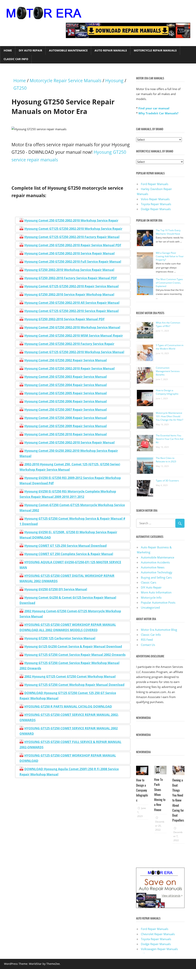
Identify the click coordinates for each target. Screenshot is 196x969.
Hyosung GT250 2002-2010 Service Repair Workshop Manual (69, 294)
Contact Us (148, 645)
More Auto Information (156, 592)
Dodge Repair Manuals (156, 209)
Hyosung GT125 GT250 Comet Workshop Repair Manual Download (74, 685)
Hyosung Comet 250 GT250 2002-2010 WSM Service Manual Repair (73, 335)
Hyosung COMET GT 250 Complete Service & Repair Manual (68, 554)
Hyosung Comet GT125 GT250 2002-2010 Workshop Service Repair (73, 229)
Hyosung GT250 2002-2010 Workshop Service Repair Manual (69, 270)
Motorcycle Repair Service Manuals (65, 81)
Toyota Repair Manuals (156, 204)
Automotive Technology (156, 572)
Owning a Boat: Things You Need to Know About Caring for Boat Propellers (178, 800)
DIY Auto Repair (30, 50)
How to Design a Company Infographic (167, 392)
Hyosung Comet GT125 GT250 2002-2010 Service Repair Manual (71, 311)
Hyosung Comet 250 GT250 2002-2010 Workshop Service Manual (72, 327)
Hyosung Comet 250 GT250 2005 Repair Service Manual (65, 393)
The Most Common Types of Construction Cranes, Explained (169, 283)
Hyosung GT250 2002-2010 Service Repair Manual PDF (64, 319)
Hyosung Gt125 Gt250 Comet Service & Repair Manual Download (73, 646)
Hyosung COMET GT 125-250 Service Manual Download (65, 546)
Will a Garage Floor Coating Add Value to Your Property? (170, 256)
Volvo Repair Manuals (155, 199)
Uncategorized (150, 607)
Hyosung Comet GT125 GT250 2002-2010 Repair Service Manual (71, 286)
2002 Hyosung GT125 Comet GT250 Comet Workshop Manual (70, 676)
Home (8, 50)
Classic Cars (148, 582)
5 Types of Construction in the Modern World (169, 347)
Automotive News (152, 567)
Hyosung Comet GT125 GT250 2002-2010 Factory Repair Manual (71, 237)
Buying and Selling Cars (156, 577)
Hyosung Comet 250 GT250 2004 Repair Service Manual (65, 385)
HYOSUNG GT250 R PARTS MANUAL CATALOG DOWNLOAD (68, 706)
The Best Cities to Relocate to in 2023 (166, 459)
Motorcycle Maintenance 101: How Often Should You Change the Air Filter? (169, 416)
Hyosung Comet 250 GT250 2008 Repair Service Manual (65, 418)
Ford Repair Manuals (154, 184)
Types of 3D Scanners (167, 480)
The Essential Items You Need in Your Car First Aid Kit (169, 439)
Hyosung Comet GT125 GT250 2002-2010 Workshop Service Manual (74, 352)
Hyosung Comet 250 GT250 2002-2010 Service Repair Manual (69, 253)
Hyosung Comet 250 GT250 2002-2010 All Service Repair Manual (71, 303)
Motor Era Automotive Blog (159, 630)
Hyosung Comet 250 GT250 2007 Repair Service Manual (65, 409)
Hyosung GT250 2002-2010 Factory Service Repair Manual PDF (70, 278)
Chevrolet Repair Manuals (158, 934)
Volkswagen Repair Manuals (159, 949)
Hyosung (114, 81)
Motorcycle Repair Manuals (155, 50)
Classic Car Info (16, 59)
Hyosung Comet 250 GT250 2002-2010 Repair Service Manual (69, 368)
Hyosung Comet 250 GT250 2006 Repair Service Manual (65, 401)
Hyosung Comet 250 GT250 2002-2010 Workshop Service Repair (71, 220)
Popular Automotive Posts (158, 602)
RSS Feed (147, 639)
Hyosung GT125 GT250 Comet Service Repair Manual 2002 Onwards (75, 655)
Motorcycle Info (151, 597)
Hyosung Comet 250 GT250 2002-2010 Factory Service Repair (69, 344)
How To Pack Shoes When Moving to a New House (159, 794)
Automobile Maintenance (68, 50)
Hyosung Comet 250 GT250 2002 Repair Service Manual (65, 360)
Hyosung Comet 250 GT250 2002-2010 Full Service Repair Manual (72, 261)
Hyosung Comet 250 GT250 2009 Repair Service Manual (65, 426)
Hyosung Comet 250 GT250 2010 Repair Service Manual (65, 434)
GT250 (20, 88)
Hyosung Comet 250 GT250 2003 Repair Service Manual (65, 377)
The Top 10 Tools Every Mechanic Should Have (168, 232)
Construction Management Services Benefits (168, 371)
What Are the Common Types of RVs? (168, 324)
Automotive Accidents (155, 562)
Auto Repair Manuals (111, 50)
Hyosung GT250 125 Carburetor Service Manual (59, 638)
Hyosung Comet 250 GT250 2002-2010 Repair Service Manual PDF (72, 245)
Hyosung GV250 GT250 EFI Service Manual (55, 589)
